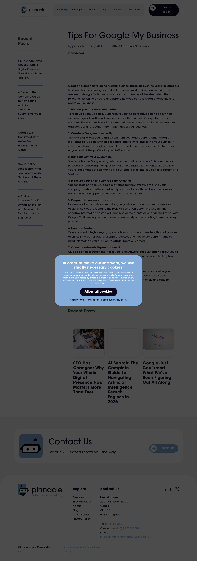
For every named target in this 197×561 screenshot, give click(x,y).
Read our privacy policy (115, 300)
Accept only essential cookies (85, 300)
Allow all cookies (99, 291)
